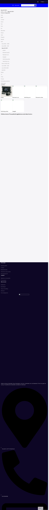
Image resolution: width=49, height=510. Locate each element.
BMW (2, 17)
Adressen (3, 290)
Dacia (2, 21)
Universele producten (5, 81)
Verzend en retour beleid (6, 271)
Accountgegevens (4, 292)
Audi (2, 15)
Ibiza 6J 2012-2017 (5, 63)
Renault (2, 39)
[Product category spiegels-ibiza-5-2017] (24, 99)
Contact (2, 267)
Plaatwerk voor (6, 54)
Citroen (2, 19)
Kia (1, 28)
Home (2, 11)
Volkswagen (3, 83)
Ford (2, 26)
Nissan (2, 32)
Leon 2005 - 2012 (5, 65)
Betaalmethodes (4, 269)
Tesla (2, 76)
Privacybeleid (3, 280)
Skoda (2, 72)
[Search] (35, 5)
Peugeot (2, 37)
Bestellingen (3, 286)
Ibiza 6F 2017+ (5, 48)
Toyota (2, 78)
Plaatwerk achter (6, 52)
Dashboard (3, 284)
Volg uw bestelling (4, 288)
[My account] (38, 2)
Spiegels (4, 57)
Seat (6, 11)
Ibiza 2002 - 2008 (5, 43)
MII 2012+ (3, 70)
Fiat (1, 24)
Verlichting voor (6, 61)
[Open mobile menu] (13, 5)
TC (1, 74)
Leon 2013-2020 (5, 67)
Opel (2, 35)
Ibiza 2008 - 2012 (5, 46)
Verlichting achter (6, 59)
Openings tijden (4, 265)
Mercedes (3, 30)
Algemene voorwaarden (5, 278)
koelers (4, 50)
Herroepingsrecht (4, 273)
